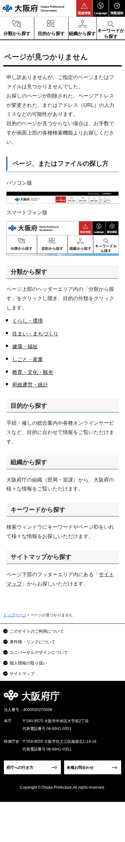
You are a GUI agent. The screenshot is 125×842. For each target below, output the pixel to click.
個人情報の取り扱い (28, 663)
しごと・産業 (27, 359)
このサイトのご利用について (37, 631)
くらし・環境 (27, 321)
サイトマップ (22, 673)
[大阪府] (33, 8)
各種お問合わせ (80, 767)
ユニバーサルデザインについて (39, 652)
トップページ (14, 615)
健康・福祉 (25, 346)
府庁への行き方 (19, 767)
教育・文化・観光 (32, 372)
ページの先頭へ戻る (112, 698)
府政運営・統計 (30, 384)
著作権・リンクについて (32, 641)
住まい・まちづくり (35, 333)
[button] (84, 8)
